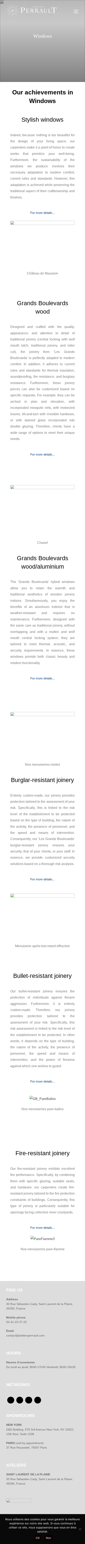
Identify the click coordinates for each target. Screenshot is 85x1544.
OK (38, 1537)
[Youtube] (19, 1400)
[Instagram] (28, 1400)
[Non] (80, 1529)
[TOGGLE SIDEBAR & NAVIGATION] (77, 11)
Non (48, 1537)
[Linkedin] (37, 1400)
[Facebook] (10, 1400)
